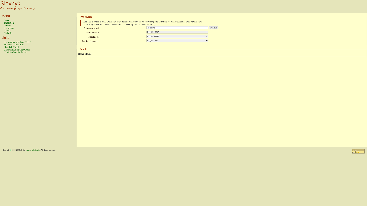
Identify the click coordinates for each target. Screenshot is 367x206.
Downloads (9, 28)
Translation (9, 23)
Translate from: (92, 32)
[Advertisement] (15, 101)
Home (6, 20)
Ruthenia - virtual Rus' (14, 44)
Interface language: (90, 41)
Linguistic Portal (11, 47)
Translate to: (93, 37)
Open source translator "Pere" (17, 42)
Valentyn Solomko (33, 150)
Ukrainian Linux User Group (17, 49)
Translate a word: (91, 28)
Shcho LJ (8, 33)
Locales (7, 25)
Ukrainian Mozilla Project (15, 52)
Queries (7, 30)
